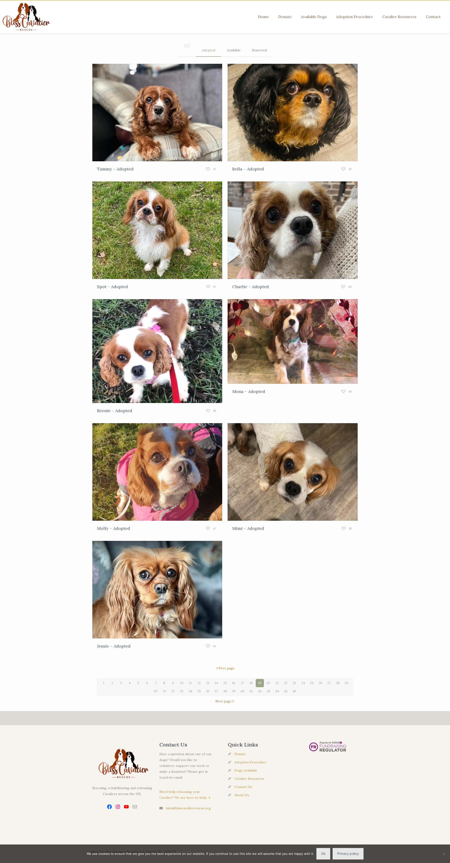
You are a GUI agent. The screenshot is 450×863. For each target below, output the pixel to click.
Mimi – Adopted (248, 528)
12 (199, 683)
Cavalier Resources (249, 778)
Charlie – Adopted (250, 286)
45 (286, 691)
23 (294, 683)
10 (182, 683)
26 (320, 683)
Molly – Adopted (113, 528)
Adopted (208, 50)
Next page (223, 701)
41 (251, 691)
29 (346, 683)
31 (164, 691)
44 (277, 691)
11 (190, 683)
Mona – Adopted (248, 391)
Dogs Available (245, 770)
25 (312, 683)
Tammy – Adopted (115, 169)
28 (338, 683)
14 (216, 683)
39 (234, 691)
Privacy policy (348, 853)
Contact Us (243, 787)
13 (207, 683)
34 (190, 691)
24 (303, 683)
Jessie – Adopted (114, 646)
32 (173, 691)
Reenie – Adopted (114, 410)
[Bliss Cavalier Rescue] (25, 16)
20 (268, 683)
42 (260, 691)
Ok (323, 853)
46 (294, 691)
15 (225, 683)
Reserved (259, 50)
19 (259, 683)
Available (233, 50)
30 (156, 691)
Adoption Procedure (250, 762)
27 (329, 683)
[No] (444, 854)
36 (208, 691)
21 (277, 683)
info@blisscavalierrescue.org (188, 808)
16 (233, 683)
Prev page (227, 668)
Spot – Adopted (112, 286)
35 (199, 691)
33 (181, 691)
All (186, 45)
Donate (240, 754)
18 (251, 683)
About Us (241, 795)
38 (225, 691)
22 (285, 683)
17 (242, 683)
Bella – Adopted (248, 169)
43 (268, 691)
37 (216, 691)
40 (242, 691)
